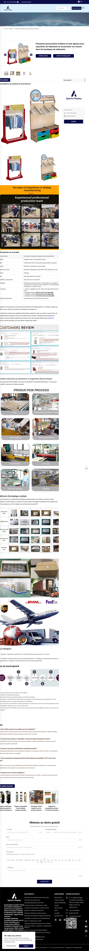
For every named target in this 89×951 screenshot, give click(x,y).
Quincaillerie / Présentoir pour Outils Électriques (37, 918)
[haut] (86, 936)
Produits (11, 28)
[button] (5, 55)
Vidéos (56, 910)
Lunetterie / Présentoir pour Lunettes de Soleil (36, 908)
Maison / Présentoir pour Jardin (32, 921)
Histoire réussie (58, 908)
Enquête (73, 121)
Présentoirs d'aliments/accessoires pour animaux (37, 923)
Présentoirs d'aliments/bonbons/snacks (35, 913)
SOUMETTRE (45, 881)
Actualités (57, 913)
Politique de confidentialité (73, 947)
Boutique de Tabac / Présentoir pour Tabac (35, 905)
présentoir (51, 318)
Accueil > (6, 28)
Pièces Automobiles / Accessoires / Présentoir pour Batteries (38, 926)
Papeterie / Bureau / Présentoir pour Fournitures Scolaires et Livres (37, 933)
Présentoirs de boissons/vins (32, 900)
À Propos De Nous (59, 900)
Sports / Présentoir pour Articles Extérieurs (35, 930)
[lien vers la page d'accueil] (8, 8)
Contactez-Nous (58, 915)
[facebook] (55, 919)
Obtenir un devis (43, 55)
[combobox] (48, 832)
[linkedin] (60, 919)
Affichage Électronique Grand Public (34, 902)
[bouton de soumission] (67, 8)
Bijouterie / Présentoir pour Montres (34, 910)
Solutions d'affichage (59, 902)
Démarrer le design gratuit (63, 55)
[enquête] (86, 468)
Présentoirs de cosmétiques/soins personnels (36, 897)
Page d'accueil (58, 897)
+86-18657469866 (12, 2)
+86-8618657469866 (75, 916)
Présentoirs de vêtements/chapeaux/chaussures (27, 28)
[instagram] (64, 919)
